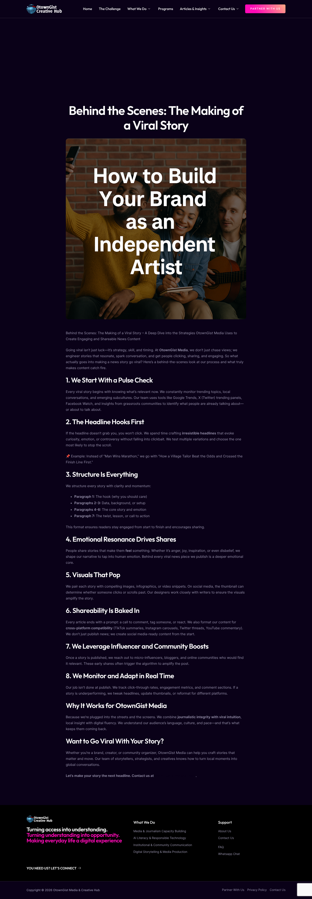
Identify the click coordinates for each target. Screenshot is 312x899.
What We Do (136, 9)
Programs (165, 9)
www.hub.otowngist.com (175, 775)
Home (87, 9)
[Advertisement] (156, 50)
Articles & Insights (193, 9)
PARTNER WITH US (265, 8)
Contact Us (226, 9)
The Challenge (110, 9)
